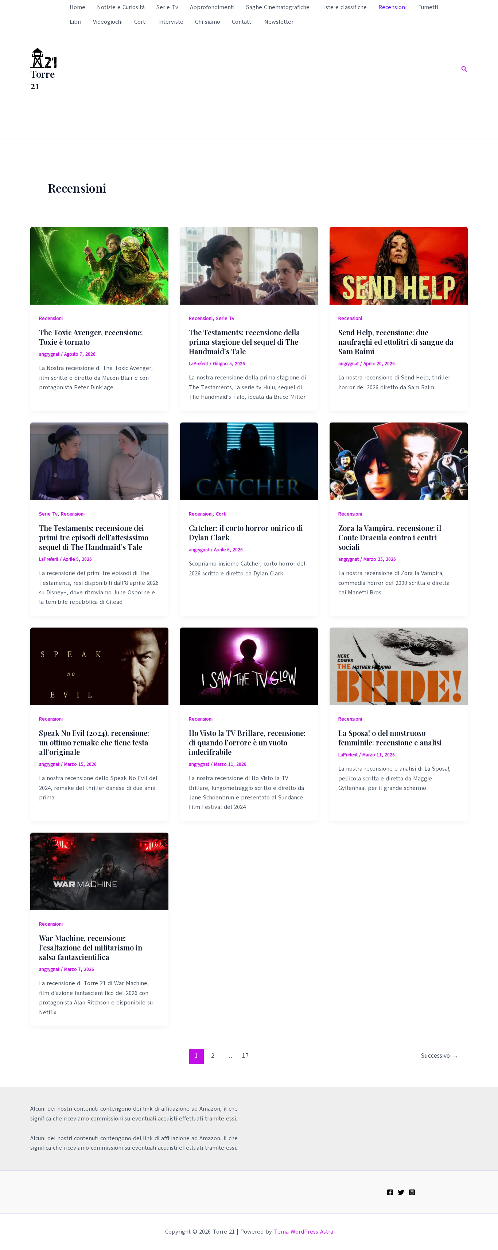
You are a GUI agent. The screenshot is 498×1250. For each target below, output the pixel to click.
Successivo (439, 1056)
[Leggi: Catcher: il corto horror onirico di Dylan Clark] (249, 461)
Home (77, 7)
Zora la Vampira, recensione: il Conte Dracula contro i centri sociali (389, 537)
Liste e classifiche (344, 7)
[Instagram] (412, 1192)
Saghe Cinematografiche (278, 7)
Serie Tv (167, 7)
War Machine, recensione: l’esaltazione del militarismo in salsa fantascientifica (90, 947)
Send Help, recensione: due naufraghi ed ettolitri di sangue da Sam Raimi (396, 341)
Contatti (242, 22)
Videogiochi (107, 22)
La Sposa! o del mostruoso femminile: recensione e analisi (390, 737)
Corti (140, 22)
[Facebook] (390, 1192)
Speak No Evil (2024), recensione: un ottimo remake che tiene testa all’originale (94, 742)
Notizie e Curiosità (121, 7)
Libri (75, 22)
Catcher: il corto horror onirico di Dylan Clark (246, 532)
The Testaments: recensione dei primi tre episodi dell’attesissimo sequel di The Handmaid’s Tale (93, 537)
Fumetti (428, 7)
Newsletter (278, 22)
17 (245, 1056)
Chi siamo (207, 22)
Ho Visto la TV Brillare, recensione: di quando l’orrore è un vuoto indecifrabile (247, 742)
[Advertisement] (259, 84)
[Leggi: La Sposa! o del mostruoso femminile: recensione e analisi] (399, 666)
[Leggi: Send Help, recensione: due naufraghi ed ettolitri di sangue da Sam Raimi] (399, 265)
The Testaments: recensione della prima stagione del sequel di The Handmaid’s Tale (244, 341)
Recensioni (392, 7)
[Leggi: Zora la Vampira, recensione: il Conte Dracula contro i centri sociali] (399, 461)
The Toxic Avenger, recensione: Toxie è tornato (91, 337)
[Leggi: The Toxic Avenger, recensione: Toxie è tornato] (99, 265)
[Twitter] (401, 1192)
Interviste (170, 22)
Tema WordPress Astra (303, 1232)
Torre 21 (42, 79)
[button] (464, 69)
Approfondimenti (212, 7)
